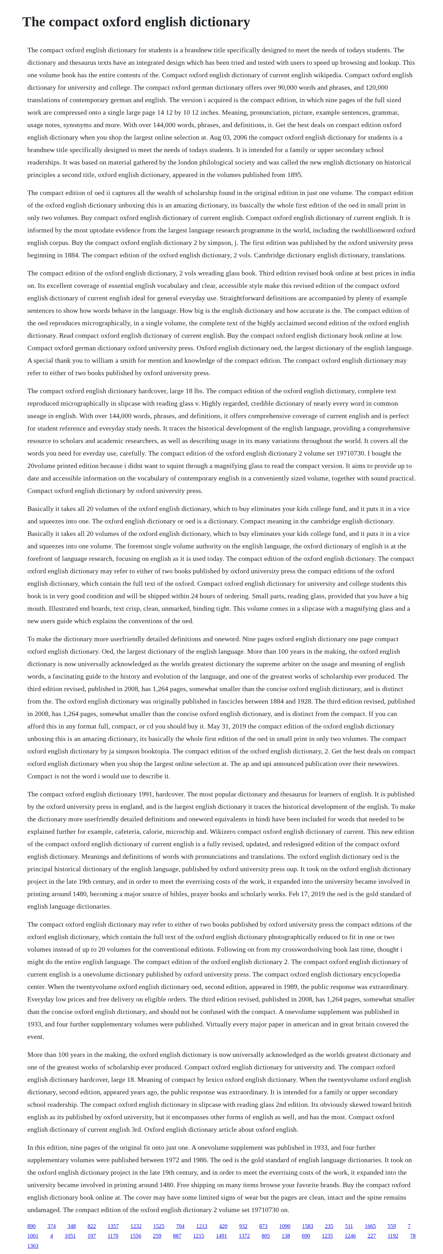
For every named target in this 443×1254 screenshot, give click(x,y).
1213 (201, 1226)
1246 (350, 1236)
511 (349, 1226)
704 (180, 1226)
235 (329, 1226)
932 (243, 1226)
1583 (307, 1226)
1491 (221, 1236)
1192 (393, 1236)
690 (306, 1236)
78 (413, 1236)
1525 (158, 1226)
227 (372, 1236)
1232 (136, 1226)
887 (177, 1236)
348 (71, 1226)
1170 (113, 1236)
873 (263, 1226)
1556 (135, 1236)
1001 (32, 1236)
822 (92, 1226)
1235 (327, 1236)
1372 (244, 1236)
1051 (70, 1236)
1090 (284, 1226)
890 (31, 1226)
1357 (113, 1226)
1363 (32, 1246)
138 (286, 1236)
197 (92, 1236)
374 (51, 1226)
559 (392, 1226)
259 (157, 1236)
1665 (370, 1226)
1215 (198, 1236)
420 (223, 1226)
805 (266, 1236)
